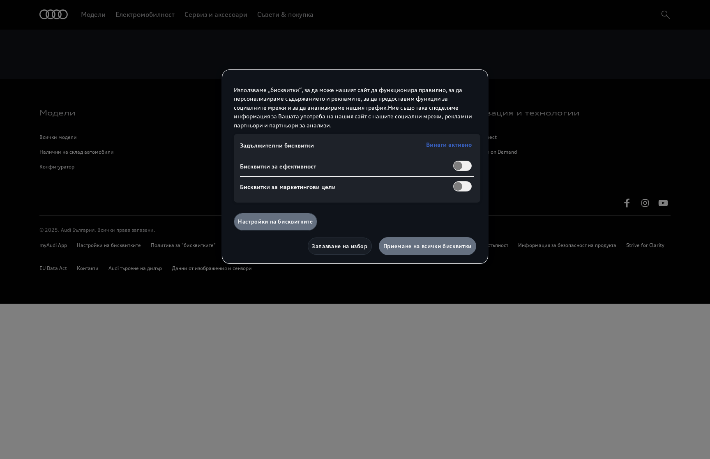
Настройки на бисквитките (275, 221)
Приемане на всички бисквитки (427, 246)
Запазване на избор (340, 246)
